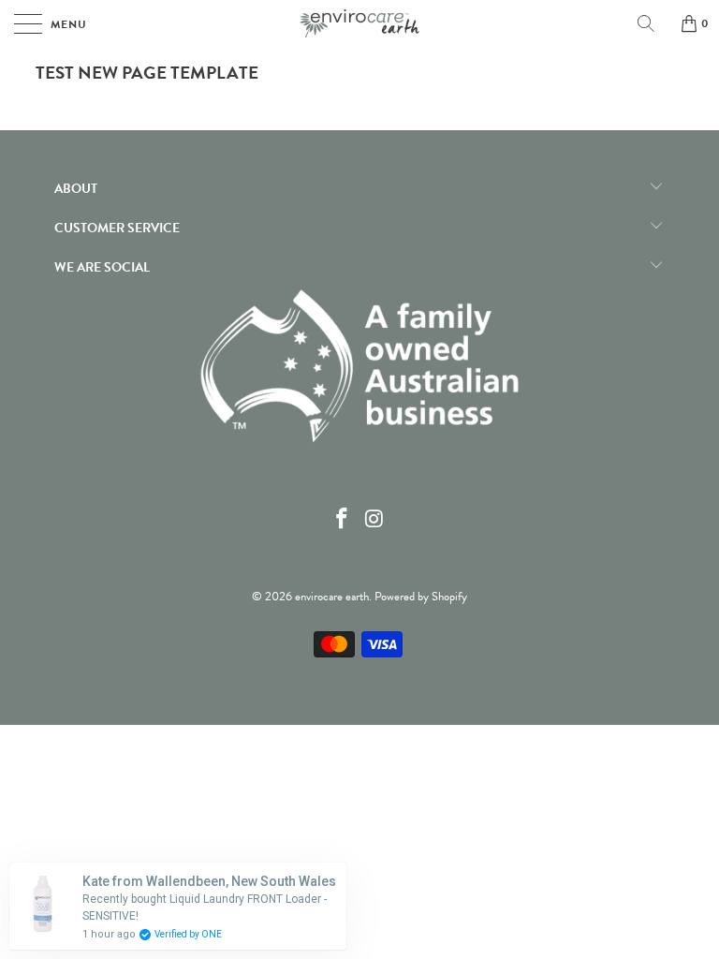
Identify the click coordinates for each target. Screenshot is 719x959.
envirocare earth (332, 596)
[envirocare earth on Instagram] (375, 520)
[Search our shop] (652, 23)
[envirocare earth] (359, 23)
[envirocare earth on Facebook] (343, 520)
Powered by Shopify (420, 596)
